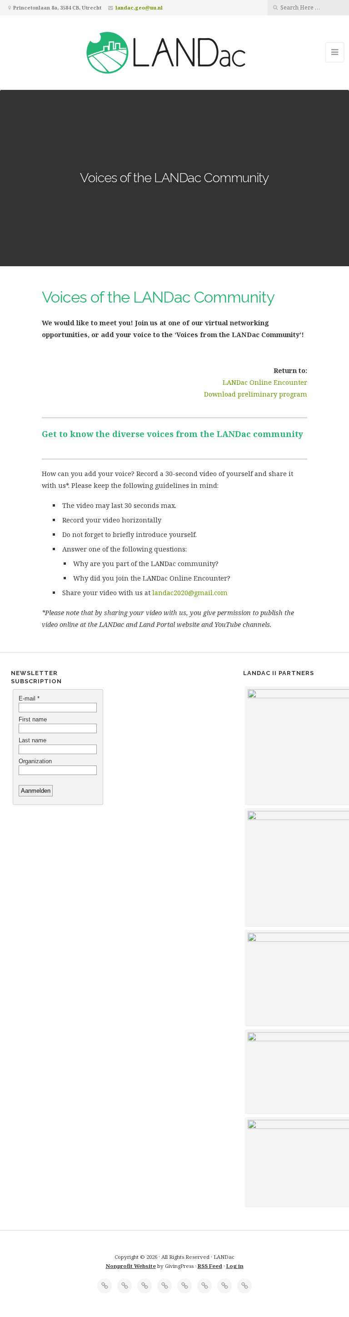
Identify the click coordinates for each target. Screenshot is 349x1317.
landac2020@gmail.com (190, 592)
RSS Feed (210, 1265)
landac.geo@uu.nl (139, 7)
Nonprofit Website (131, 1265)
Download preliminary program (255, 394)
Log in (235, 1265)
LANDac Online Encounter (265, 382)
